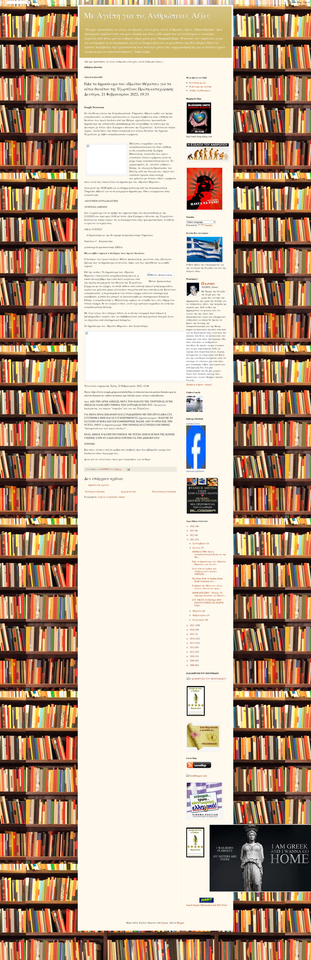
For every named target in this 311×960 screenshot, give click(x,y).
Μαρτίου (197, 610)
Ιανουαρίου (199, 619)
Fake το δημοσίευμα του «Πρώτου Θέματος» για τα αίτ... (209, 563)
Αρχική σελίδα (128, 491)
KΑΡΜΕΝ (210, 283)
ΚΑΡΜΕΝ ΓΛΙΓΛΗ (193, 424)
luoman (164, 922)
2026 (192, 526)
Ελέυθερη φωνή (197, 82)
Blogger (180, 922)
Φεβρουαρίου (200, 615)
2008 (192, 665)
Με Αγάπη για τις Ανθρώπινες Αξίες (147, 15)
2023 (192, 535)
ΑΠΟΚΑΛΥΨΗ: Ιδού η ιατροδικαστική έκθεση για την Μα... (209, 554)
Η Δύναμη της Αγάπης (200, 86)
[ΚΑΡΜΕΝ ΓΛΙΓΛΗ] (196, 467)
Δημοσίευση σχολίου (98, 484)
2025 (192, 530)
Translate (208, 225)
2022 (192, 539)
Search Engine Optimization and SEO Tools (206, 905)
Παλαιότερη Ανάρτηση (164, 491)
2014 (192, 638)
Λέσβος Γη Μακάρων (199, 90)
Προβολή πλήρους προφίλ (199, 384)
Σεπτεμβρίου (199, 543)
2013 (192, 642)
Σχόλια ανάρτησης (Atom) (111, 496)
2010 (192, 656)
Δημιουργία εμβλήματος (195, 471)
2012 (192, 647)
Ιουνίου (197, 547)
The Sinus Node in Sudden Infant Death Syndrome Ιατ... (207, 580)
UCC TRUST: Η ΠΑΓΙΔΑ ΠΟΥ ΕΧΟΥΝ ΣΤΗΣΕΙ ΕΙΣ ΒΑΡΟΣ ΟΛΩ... (208, 602)
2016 (192, 629)
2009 (192, 660)
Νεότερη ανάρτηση (94, 491)
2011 (192, 651)
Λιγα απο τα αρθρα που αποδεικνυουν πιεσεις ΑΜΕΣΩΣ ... (204, 571)
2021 (192, 625)
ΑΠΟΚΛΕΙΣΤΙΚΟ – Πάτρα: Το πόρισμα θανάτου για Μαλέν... (209, 594)
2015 (192, 634)
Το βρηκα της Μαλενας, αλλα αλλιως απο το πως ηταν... (207, 587)
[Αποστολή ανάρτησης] (128, 469)
